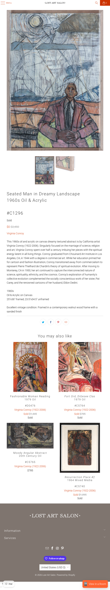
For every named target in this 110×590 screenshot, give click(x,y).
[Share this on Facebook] (51, 322)
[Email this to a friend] (66, 322)
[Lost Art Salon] (55, 3)
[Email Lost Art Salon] (47, 548)
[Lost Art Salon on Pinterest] (62, 548)
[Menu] (1, 3)
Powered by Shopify (66, 575)
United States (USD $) (53, 567)
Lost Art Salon (49, 575)
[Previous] (9, 81)
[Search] (96, 3)
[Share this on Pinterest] (58, 322)
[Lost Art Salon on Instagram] (57, 548)
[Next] (101, 81)
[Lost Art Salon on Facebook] (52, 548)
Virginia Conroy (15, 233)
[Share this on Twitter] (43, 322)
